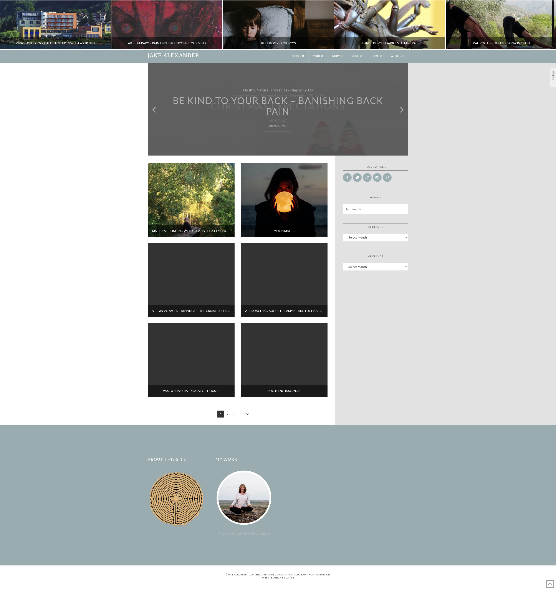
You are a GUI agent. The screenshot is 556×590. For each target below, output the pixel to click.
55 (248, 414)
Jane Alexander (173, 55)
